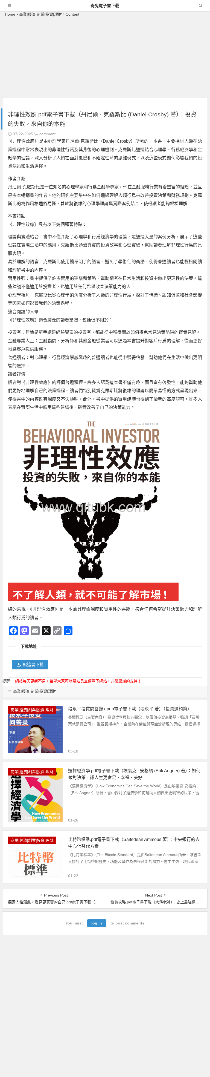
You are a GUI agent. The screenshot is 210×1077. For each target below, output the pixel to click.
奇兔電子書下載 (105, 5)
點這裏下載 (33, 664)
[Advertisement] (105, 59)
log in (96, 923)
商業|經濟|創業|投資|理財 (40, 14)
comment (47, 134)
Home (10, 14)
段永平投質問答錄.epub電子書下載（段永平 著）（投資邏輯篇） (130, 708)
